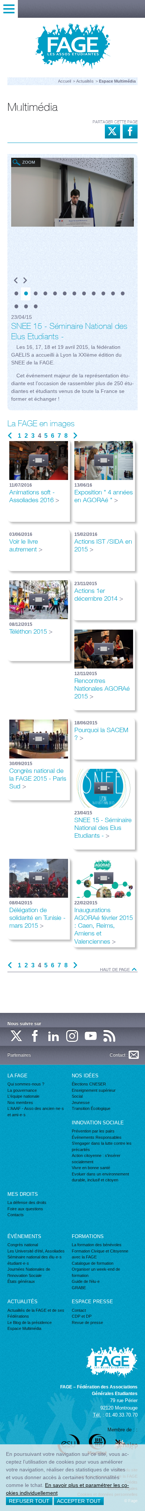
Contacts (15, 1215)
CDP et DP (81, 1316)
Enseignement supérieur (94, 1090)
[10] (103, 293)
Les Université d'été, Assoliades (36, 1251)
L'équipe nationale (23, 1096)
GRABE (79, 1287)
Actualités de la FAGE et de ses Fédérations (35, 1313)
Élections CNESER (89, 1084)
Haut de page (115, 970)
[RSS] (109, 1036)
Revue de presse (87, 1322)
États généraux (21, 1281)
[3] (35, 293)
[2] (25, 293)
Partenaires (19, 1055)
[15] (35, 306)
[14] (25, 306)
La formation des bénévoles (97, 1245)
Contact (79, 1310)
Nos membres (20, 1102)
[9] (93, 293)
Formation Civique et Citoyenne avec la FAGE (100, 1254)
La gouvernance (22, 1090)
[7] (74, 293)
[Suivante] (75, 436)
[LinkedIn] (54, 1036)
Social (77, 1096)
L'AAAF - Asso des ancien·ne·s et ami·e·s (35, 1111)
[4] (45, 293)
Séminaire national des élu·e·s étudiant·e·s (34, 1260)
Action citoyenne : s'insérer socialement (96, 1158)
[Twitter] (16, 1036)
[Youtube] (91, 1036)
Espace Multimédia (24, 1328)
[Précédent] (15, 280)
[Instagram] (72, 1036)
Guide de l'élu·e (86, 1281)
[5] (54, 293)
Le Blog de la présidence (29, 1322)
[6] (64, 293)
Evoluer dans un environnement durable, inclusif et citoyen (100, 1177)
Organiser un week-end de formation (96, 1272)
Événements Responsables (97, 1137)
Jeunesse (81, 1102)
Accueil (64, 81)
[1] (16, 293)
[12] (122, 293)
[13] (16, 306)
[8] (83, 293)
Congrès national (22, 1245)
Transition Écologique (91, 1108)
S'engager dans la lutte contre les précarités (102, 1146)
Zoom (28, 162)
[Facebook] (35, 1036)
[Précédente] (10, 436)
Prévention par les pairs (93, 1131)
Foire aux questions (25, 1209)
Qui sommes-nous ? (25, 1084)
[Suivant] (25, 280)
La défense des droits (26, 1202)
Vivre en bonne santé (91, 1167)
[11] (112, 293)
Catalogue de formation (92, 1263)
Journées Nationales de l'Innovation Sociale (28, 1272)
